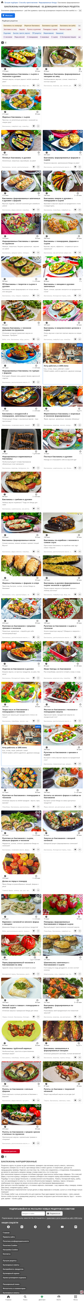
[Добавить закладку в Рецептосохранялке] (34, 85)
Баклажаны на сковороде (13, 25)
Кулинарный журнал (11, 1273)
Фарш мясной (19, 37)
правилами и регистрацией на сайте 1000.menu (64, 1218)
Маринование (49, 33)
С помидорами (32, 37)
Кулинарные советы (11, 1265)
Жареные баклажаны (32, 25)
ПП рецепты (36, 33)
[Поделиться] (82, 1292)
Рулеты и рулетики (34, 29)
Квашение (59, 33)
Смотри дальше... (10, 1151)
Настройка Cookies (10, 1250)
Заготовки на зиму (10, 29)
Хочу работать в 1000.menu (56, 366)
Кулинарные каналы (11, 1293)
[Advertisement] (63, 104)
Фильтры (9, 15)
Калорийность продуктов (13, 1269)
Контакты (6, 1254)
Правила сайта (9, 1237)
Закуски (22, 29)
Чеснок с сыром (65, 29)
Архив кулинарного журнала (14, 1278)
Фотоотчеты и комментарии (14, 1288)
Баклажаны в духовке (50, 25)
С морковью (44, 37)
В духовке (7, 33)
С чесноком (8, 37)
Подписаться (55, 1213)
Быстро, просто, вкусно (21, 33)
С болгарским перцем (68, 37)
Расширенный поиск (11, 1284)
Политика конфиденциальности (16, 1241)
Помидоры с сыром (50, 29)
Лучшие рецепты (10, 1261)
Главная (6, 1233)
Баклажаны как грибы (67, 25)
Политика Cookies (10, 1245)
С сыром (54, 37)
